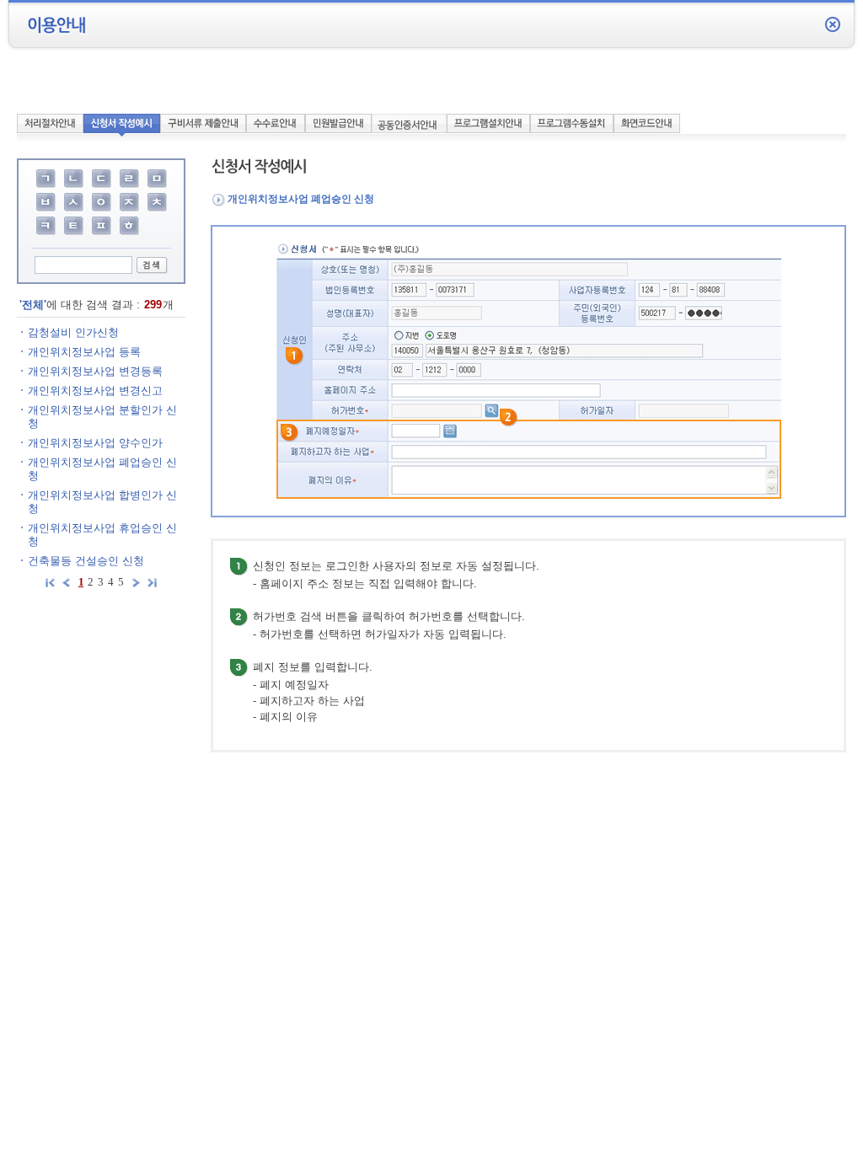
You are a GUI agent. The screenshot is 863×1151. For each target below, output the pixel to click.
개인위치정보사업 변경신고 (95, 390)
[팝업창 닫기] (832, 24)
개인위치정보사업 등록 (84, 351)
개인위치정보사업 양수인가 (95, 442)
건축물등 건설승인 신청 (86, 560)
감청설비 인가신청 (73, 332)
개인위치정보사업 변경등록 (95, 371)
